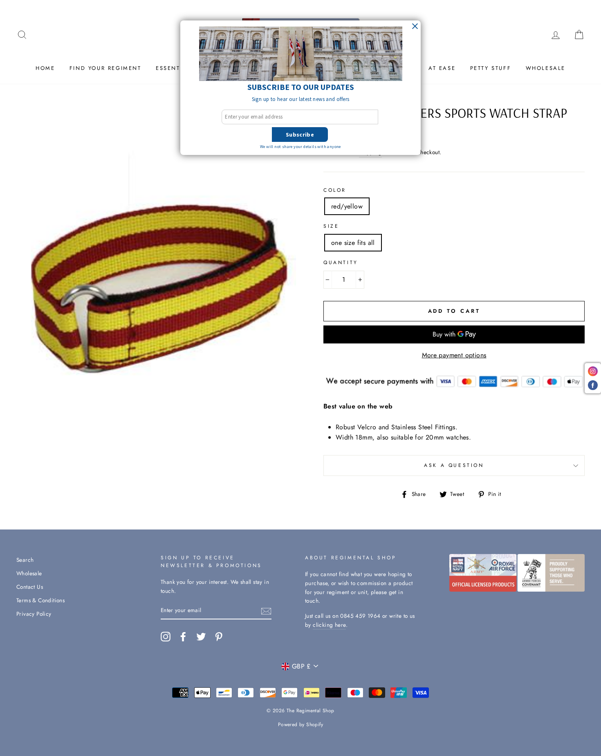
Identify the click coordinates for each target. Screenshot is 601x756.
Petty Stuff (490, 68)
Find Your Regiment (105, 68)
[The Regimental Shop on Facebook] (183, 637)
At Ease (441, 68)
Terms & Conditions (40, 600)
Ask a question (454, 465)
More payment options (454, 355)
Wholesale (545, 68)
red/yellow (347, 206)
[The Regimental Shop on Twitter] (201, 637)
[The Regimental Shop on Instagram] (165, 637)
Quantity (340, 262)
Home (45, 68)
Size (331, 226)
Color (334, 190)
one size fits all (353, 242)
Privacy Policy (34, 614)
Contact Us (29, 587)
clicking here (329, 625)
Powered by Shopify (300, 724)
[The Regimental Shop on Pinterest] (219, 637)
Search (25, 560)
